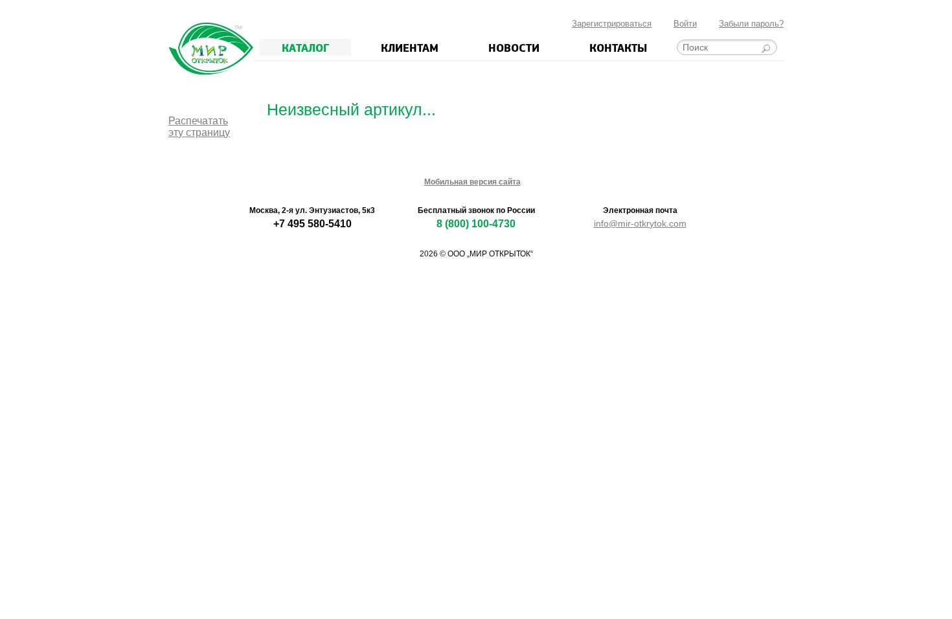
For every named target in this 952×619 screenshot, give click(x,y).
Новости (513, 47)
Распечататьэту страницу (199, 126)
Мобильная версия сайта (472, 181)
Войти (685, 23)
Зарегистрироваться (612, 23)
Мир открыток (210, 49)
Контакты (618, 47)
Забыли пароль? (751, 23)
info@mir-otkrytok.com (640, 223)
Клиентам (409, 47)
